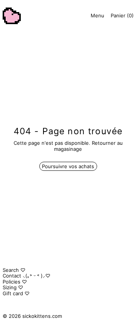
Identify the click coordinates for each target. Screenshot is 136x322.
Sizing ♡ (13, 287)
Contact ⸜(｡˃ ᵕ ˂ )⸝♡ (26, 276)
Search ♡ (14, 270)
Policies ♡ (15, 282)
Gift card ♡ (16, 293)
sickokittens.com (42, 316)
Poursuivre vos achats (68, 166)
